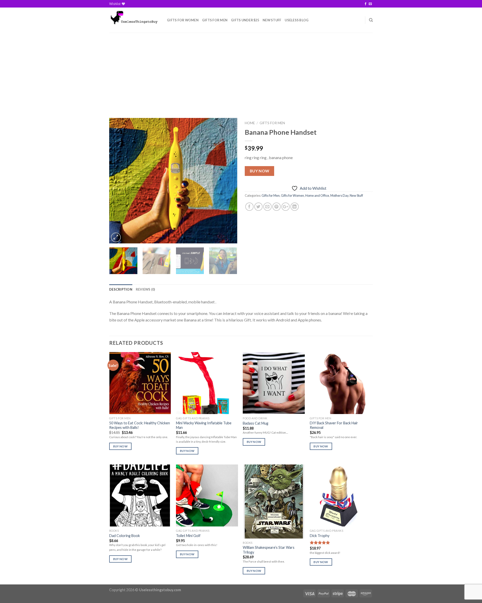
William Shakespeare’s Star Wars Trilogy (268, 549)
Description (120, 289)
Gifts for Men (214, 20)
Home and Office (317, 195)
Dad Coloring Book (124, 535)
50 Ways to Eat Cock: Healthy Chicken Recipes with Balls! (139, 425)
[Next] (228, 180)
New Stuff (272, 20)
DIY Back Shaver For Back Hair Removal (334, 425)
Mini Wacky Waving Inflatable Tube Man (203, 425)
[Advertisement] (241, 70)
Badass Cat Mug (255, 423)
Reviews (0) (145, 289)
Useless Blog (297, 20)
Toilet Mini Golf (188, 535)
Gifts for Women (183, 20)
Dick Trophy (319, 535)
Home (250, 123)
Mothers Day (339, 195)
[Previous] (118, 180)
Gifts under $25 (245, 20)
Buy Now (259, 171)
